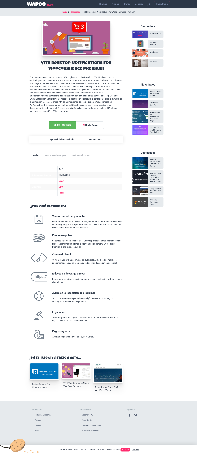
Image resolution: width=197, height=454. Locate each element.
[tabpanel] (76, 255)
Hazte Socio (162, 4)
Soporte (139, 4)
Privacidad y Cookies (90, 431)
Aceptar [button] (125, 450)
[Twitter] (136, 415)
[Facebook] (129, 415)
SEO (61, 187)
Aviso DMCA (87, 420)
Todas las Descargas (43, 415)
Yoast (61, 181)
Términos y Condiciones (91, 425)
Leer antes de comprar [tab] (55, 155)
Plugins (115, 4)
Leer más (135, 450)
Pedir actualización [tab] (80, 155)
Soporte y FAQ (87, 415)
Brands (126, 4)
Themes (103, 4)
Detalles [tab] (35, 155)
